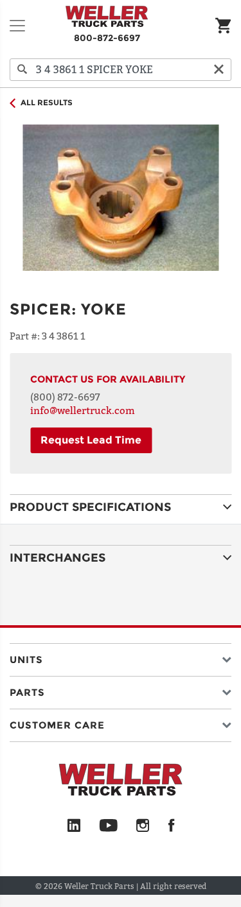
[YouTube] (108, 826)
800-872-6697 (107, 38)
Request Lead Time (90, 440)
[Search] (22, 69)
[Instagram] (143, 826)
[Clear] (218, 69)
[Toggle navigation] (17, 25)
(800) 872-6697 (65, 396)
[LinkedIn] (73, 826)
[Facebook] (171, 826)
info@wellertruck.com (82, 410)
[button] (120, 657)
